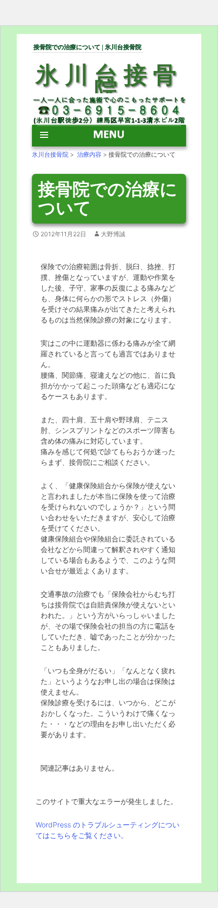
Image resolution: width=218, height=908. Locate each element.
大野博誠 (113, 234)
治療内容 (89, 154)
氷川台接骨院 (109, 82)
